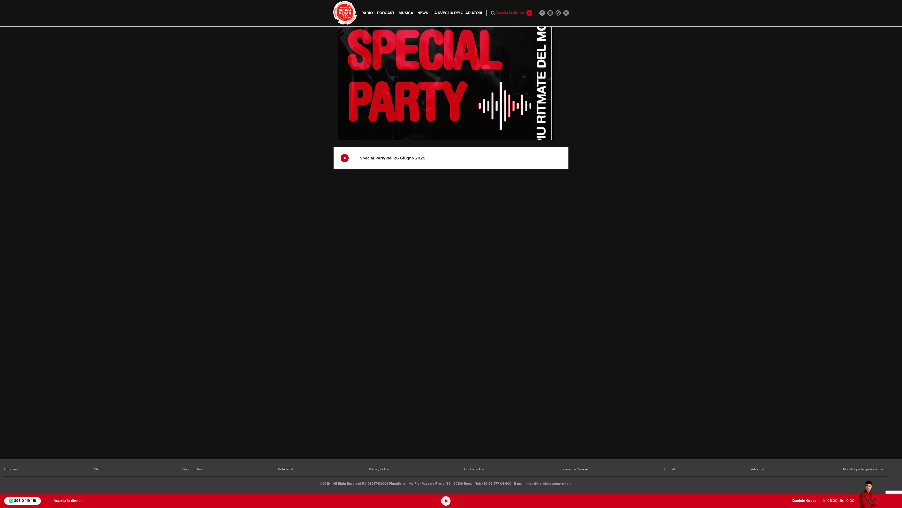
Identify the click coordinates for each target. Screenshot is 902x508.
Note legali (285, 469)
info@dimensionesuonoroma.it (548, 484)
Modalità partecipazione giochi (865, 469)
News (422, 13)
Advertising (759, 469)
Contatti (670, 469)
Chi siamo (11, 469)
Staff (97, 469)
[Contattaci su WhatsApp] (558, 13)
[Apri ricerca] (493, 13)
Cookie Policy (474, 469)
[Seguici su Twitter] (566, 13)
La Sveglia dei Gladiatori (457, 13)
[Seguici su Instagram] (550, 13)
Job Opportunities (189, 469)
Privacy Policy (379, 469)
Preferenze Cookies (574, 469)
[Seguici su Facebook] (542, 13)
